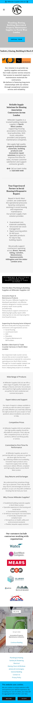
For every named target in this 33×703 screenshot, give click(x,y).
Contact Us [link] (16, 675)
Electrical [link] (17, 663)
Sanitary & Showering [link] (16, 660)
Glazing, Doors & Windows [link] (16, 666)
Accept (24, 698)
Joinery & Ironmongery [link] (16, 669)
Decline (9, 698)
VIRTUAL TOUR (16, 39)
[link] (16, 9)
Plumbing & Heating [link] (16, 658)
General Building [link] (16, 672)
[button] (4, 9)
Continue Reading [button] (16, 642)
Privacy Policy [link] (16, 677)
